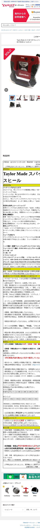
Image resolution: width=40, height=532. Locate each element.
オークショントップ (6, 30)
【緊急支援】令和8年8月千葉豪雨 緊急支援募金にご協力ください (21, 1)
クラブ (38, 30)
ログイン (28, 6)
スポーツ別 (27, 30)
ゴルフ (33, 30)
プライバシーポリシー (25, 525)
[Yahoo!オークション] (13, 4)
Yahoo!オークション (29, 522)
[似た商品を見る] (6, 90)
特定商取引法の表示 (30, 527)
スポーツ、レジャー (18, 30)
